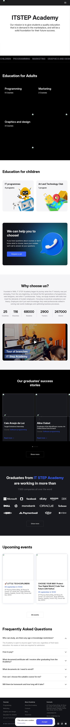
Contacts (27, 708)
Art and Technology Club (11, 718)
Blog (26, 711)
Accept (44, 722)
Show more (35, 454)
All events (35, 615)
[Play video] (35, 342)
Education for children (10, 715)
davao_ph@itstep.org (53, 716)
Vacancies (28, 715)
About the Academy (31, 705)
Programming (17, 59)
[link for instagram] (58, 724)
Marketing (34, 59)
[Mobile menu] (65, 3)
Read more (8, 438)
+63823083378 (51, 713)
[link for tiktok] (62, 724)
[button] (32, 446)
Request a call (16, 254)
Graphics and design (56, 59)
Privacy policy (21, 723)
